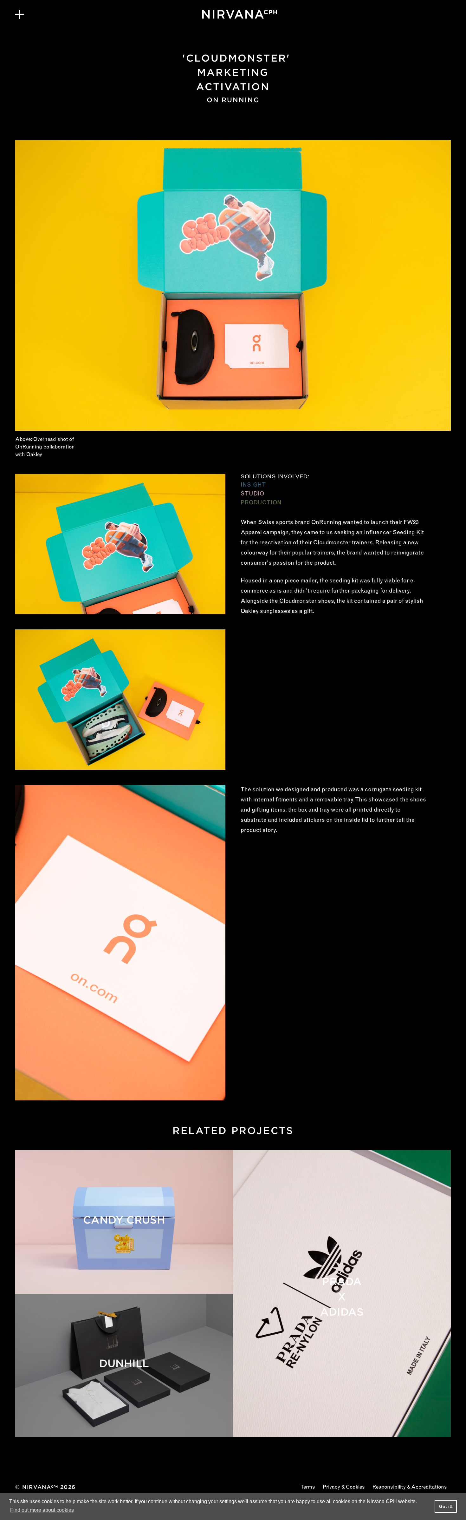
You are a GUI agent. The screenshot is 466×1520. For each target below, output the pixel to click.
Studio (252, 494)
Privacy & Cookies (344, 1487)
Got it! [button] (446, 1506)
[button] (19, 14)
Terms (308, 1487)
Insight (253, 485)
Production (261, 503)
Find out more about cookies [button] (42, 1510)
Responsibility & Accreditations (409, 1487)
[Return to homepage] (233, 14)
